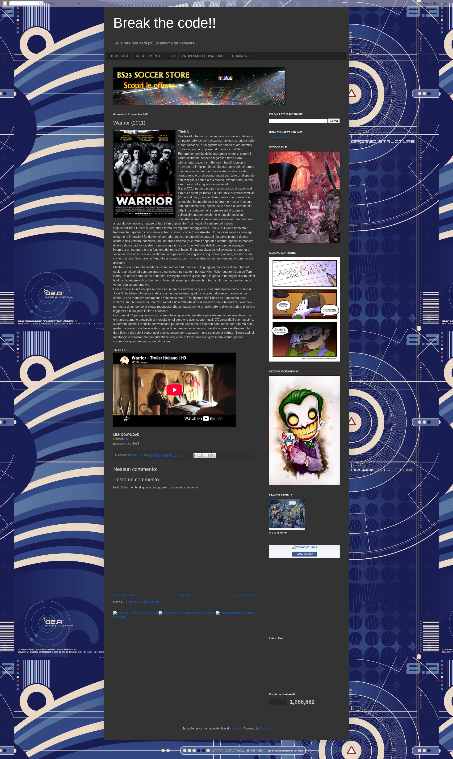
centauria (236, 728)
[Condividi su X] (204, 455)
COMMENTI (241, 56)
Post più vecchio (243, 595)
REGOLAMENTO (149, 56)
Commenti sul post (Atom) (142, 602)
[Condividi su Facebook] (209, 455)
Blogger (265, 728)
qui (127, 439)
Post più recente (124, 595)
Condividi (119, 617)
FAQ (171, 56)
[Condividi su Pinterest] (213, 455)
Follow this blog (304, 553)
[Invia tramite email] (195, 455)
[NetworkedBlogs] (304, 547)
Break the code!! (164, 23)
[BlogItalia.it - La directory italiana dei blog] (187, 613)
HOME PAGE (119, 56)
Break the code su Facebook (282, 137)
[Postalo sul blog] (200, 455)
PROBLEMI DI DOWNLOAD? (203, 56)
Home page (184, 595)
